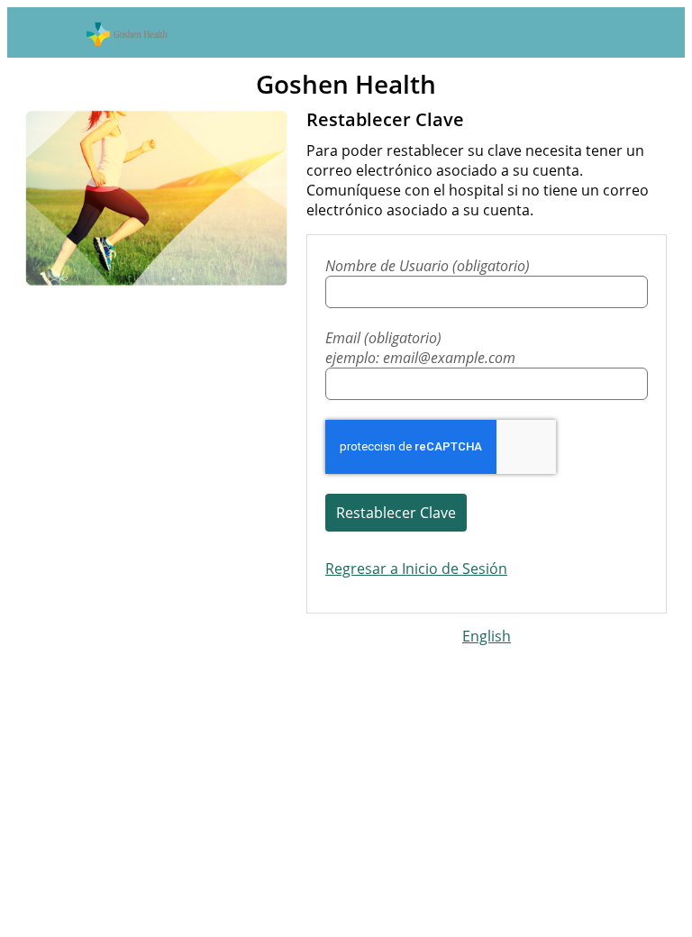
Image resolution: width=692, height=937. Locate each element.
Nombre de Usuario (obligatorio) (427, 266)
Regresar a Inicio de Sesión (416, 568)
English (486, 636)
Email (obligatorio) (420, 348)
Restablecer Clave (396, 513)
